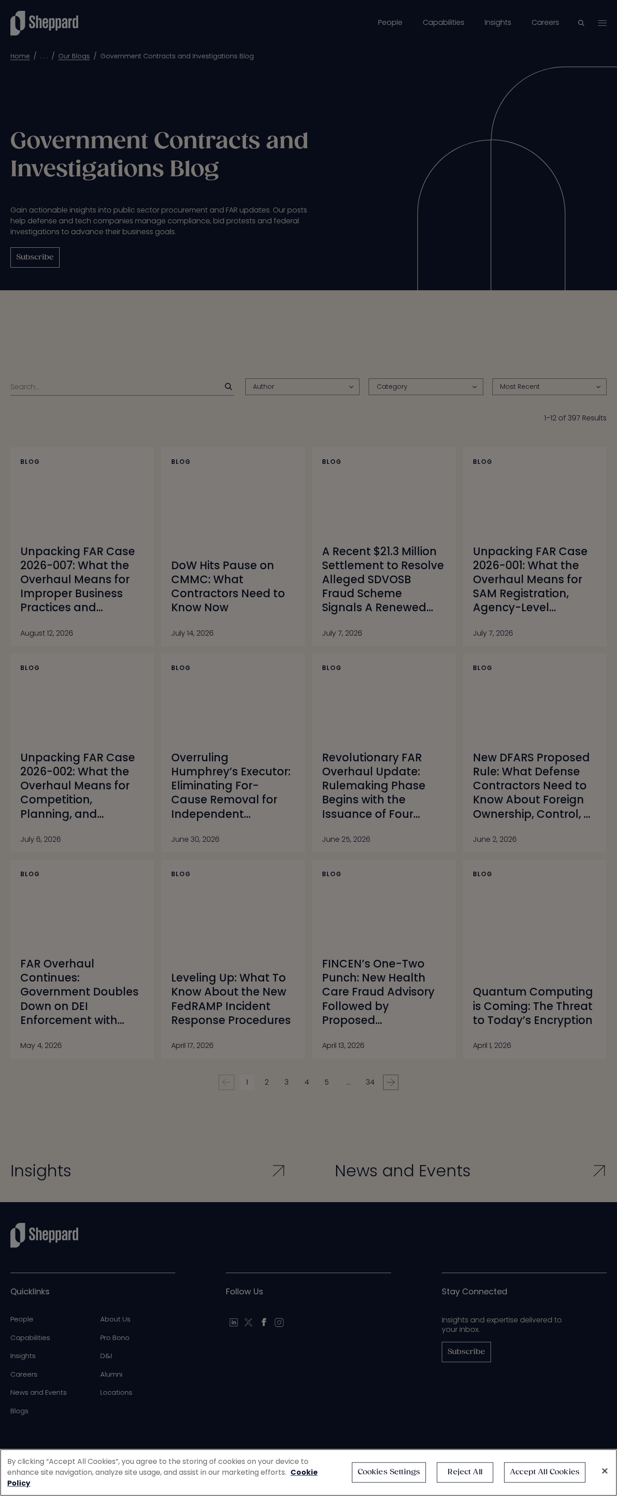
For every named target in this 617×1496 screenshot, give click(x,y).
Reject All (465, 1472)
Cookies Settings (389, 1472)
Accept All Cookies (545, 1472)
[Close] (605, 1471)
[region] (308, 1472)
